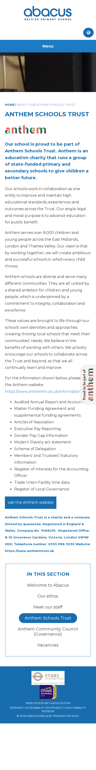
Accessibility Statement (43, 707)
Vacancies (47, 645)
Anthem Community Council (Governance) (48, 631)
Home (9, 104)
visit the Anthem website (31, 502)
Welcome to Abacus (48, 585)
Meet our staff (47, 607)
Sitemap (16, 707)
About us (25, 104)
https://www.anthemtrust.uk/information (43, 391)
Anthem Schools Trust (55, 104)
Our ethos (48, 596)
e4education (59, 703)
